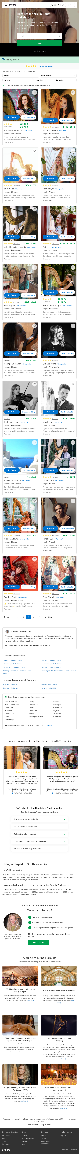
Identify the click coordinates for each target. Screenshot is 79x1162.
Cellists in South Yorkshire (12, 664)
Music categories (28, 1138)
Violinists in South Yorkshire (51, 664)
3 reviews (55, 185)
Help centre (6, 1135)
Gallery (24, 1141)
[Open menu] (6, 5)
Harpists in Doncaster (49, 685)
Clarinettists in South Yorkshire (13, 667)
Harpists (17, 71)
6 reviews (16, 302)
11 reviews (16, 244)
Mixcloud (73, 1150)
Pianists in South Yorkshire (12, 660)
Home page (6, 71)
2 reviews (7, 361)
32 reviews (55, 127)
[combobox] (20, 75)
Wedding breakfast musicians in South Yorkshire (58, 671)
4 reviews (55, 360)
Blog (23, 1144)
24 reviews (16, 185)
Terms (4, 1138)
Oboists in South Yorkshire (50, 667)
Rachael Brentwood (62, 789)
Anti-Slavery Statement (45, 1142)
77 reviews (16, 536)
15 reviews (46, 302)
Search (56, 5)
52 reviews (55, 244)
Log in (68, 5)
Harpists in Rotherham (10, 688)
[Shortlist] (63, 5)
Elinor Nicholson (20, 789)
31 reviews (16, 594)
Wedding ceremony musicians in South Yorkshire (16, 672)
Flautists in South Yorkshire (51, 660)
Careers (44, 1138)
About (43, 1135)
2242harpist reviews (45, 66)
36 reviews (55, 536)
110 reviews (8, 127)
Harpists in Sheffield (48, 688)
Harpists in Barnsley (9, 685)
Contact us (6, 1144)
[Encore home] (12, 5)
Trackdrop (64, 1150)
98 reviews (55, 594)
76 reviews (55, 477)
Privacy (4, 1141)
